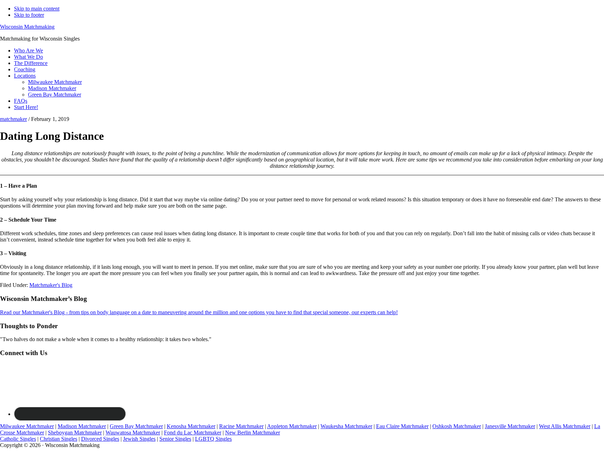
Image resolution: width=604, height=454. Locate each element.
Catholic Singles (18, 439)
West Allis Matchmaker (564, 426)
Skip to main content (36, 9)
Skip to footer (29, 15)
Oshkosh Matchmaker (456, 426)
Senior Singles (175, 439)
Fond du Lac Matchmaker (192, 432)
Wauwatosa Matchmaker (133, 432)
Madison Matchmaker (82, 426)
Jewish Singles (139, 439)
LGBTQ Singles (213, 439)
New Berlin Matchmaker (252, 432)
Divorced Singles (100, 439)
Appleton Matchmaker (292, 426)
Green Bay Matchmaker (136, 426)
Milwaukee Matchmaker (27, 426)
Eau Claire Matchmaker (402, 426)
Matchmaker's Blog (50, 285)
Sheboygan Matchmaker (75, 432)
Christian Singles (58, 439)
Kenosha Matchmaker (191, 426)
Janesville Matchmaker (510, 426)
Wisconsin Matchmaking (27, 27)
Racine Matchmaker (241, 426)
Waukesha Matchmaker (346, 426)
